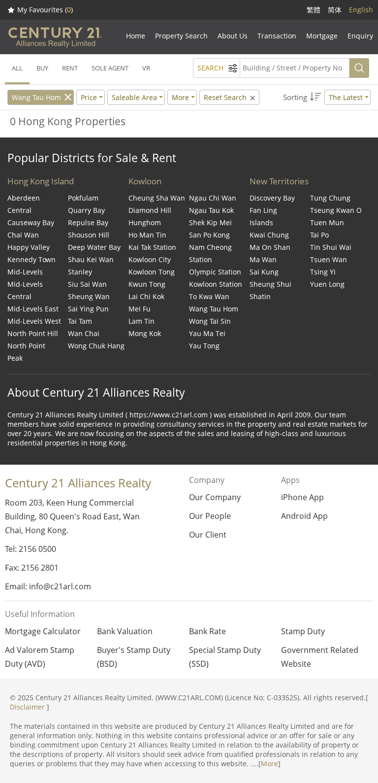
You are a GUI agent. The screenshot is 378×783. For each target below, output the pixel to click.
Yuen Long (327, 284)
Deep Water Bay (94, 247)
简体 (335, 9)
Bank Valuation (125, 631)
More (269, 763)
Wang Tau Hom (36, 97)
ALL (17, 68)
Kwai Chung (269, 234)
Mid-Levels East (33, 308)
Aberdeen (23, 198)
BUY (42, 68)
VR (146, 68)
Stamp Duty (303, 631)
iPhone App (302, 497)
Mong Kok (144, 333)
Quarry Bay (86, 210)
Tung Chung (330, 198)
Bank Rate (207, 631)
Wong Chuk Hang (96, 345)
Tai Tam (80, 321)
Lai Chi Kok (146, 296)
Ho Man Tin (147, 234)
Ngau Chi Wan (212, 198)
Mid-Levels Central (25, 290)
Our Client (207, 534)
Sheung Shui (270, 284)
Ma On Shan (270, 247)
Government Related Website (319, 657)
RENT (70, 68)
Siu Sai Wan (87, 284)
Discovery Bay (272, 198)
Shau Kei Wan (91, 259)
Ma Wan (263, 259)
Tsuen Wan (328, 259)
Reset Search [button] (226, 97)
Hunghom (144, 222)
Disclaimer (27, 707)
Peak (15, 358)
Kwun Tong (146, 284)
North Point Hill (32, 333)
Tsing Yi (323, 271)
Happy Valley (28, 247)
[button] (327, 97)
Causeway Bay (30, 222)
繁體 (313, 9)
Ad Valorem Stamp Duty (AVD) (39, 657)
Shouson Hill (88, 234)
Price (89, 97)
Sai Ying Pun (88, 308)
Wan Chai (83, 333)
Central (19, 210)
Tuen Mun (327, 222)
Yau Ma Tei (207, 333)
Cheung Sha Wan (156, 198)
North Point (26, 345)
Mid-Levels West (34, 321)
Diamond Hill (149, 210)
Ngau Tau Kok (211, 210)
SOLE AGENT (110, 68)
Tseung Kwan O (336, 210)
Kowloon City (149, 259)
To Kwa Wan (209, 296)
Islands (261, 222)
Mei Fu (139, 308)
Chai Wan (23, 234)
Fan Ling (263, 210)
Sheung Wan (89, 296)
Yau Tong (204, 345)
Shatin (260, 296)
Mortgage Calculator (43, 631)
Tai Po (319, 234)
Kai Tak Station (152, 247)
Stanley (80, 271)
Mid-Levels (25, 271)
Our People (210, 516)
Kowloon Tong (151, 271)
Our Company (215, 497)
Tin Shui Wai (330, 247)
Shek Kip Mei (210, 222)
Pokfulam (83, 198)
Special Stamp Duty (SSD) (225, 657)
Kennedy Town (31, 259)
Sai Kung (264, 271)
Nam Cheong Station (210, 253)
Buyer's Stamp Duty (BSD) (133, 657)
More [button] (180, 97)
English (361, 9)
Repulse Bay (88, 222)
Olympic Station (215, 271)
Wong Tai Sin (210, 321)
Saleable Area (134, 97)
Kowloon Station (215, 284)
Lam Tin (141, 321)
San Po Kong (209, 234)
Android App (304, 516)
